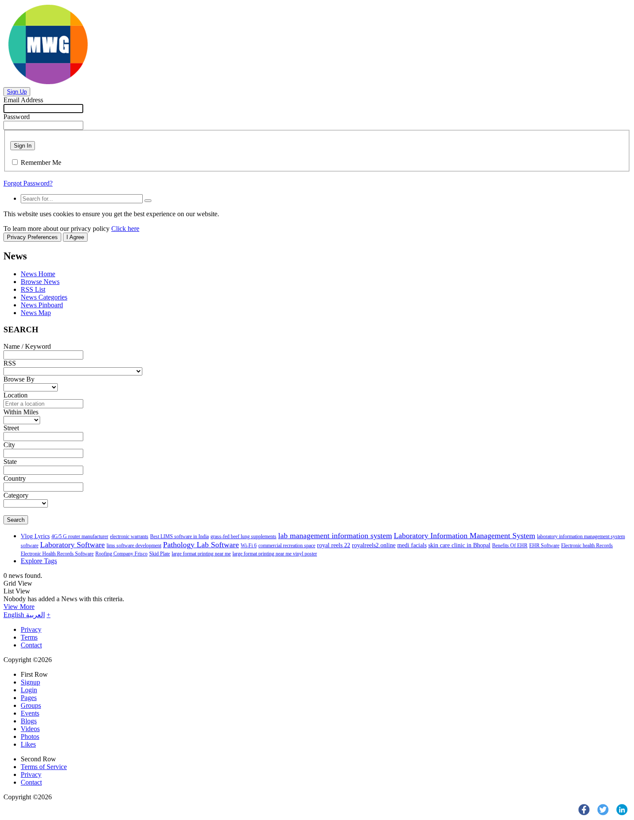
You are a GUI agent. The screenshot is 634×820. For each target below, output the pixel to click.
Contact (31, 645)
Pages (29, 697)
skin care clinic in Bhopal (459, 545)
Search (16, 520)
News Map (36, 312)
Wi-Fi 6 (249, 545)
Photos (30, 736)
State (10, 461)
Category (15, 495)
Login (29, 690)
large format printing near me (201, 554)
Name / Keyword (27, 346)
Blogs (29, 721)
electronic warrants (129, 536)
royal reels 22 (333, 545)
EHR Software (544, 545)
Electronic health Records (587, 545)
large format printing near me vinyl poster (274, 554)
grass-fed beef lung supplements (243, 536)
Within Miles (20, 412)
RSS (9, 363)
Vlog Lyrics (35, 536)
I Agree (75, 237)
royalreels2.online (373, 545)
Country (14, 478)
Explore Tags (39, 561)
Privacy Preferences (32, 237)
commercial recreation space (286, 545)
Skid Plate (159, 554)
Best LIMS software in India (179, 536)
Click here (125, 228)
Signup (30, 682)
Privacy (31, 629)
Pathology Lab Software (201, 544)
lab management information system (335, 535)
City (9, 444)
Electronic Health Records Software (57, 554)
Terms (29, 637)
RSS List (33, 289)
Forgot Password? (28, 183)
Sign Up (17, 91)
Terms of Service (44, 766)
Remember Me (41, 162)
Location (15, 395)
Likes (28, 744)
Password (16, 116)
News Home (38, 274)
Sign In (22, 145)
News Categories (44, 297)
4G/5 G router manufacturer (79, 536)
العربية (35, 614)
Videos (30, 728)
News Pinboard (42, 305)
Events (30, 713)
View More (19, 606)
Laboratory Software (72, 544)
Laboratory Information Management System (464, 535)
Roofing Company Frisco (121, 554)
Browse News (40, 281)
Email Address (23, 100)
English (14, 614)
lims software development (134, 545)
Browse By (19, 379)
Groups (31, 705)
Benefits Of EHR (509, 545)
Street (11, 428)
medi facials (412, 545)
